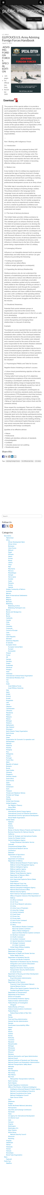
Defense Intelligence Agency (19, 867)
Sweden (8, 785)
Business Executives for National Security (21, 832)
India (7, 672)
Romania (9, 766)
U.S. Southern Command (17, 939)
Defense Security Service (17, 871)
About (30, 19)
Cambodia (9, 618)
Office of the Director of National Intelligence (22, 1087)
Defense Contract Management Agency (22, 865)
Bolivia (8, 610)
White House (12, 1132)
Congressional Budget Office (17, 846)
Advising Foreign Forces (13, 461)
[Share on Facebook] (3, 456)
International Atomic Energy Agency (19, 811)
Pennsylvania (12, 1108)
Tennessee (11, 1112)
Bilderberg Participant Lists (16, 608)
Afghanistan (10, 538)
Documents (7, 536)
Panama (8, 748)
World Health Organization (16, 818)
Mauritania (11, 569)
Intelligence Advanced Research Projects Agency (25, 1089)
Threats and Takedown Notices (15, 793)
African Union (12, 544)
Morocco (11, 571)
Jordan (8, 694)
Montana (11, 1054)
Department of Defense (15, 861)
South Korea (10, 780)
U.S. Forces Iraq (15, 916)
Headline (9, 1163)
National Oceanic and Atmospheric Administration (23, 1062)
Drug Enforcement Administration (20, 978)
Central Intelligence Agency (16, 840)
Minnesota (11, 1048)
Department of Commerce (16, 859)
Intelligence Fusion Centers (18, 966)
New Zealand (10, 727)
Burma (8, 616)
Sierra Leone (12, 577)
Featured (9, 1159)
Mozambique (12, 573)
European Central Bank (15, 647)
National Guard (13, 1058)
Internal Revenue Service (18, 986)
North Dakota (12, 1083)
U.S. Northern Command (17, 935)
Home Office (12, 807)
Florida (10, 1017)
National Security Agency (18, 892)
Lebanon (9, 706)
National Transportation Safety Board (19, 1064)
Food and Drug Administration (17, 1019)
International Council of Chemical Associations (22, 813)
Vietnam (8, 1151)
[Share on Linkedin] (12, 456)
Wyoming (11, 1138)
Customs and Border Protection (20, 959)
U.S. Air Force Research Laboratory (20, 904)
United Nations (11, 809)
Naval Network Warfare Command (22, 927)
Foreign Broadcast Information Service (22, 842)
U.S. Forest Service (15, 857)
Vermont (11, 1122)
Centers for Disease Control (16, 838)
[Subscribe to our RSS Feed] (11, 526)
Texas (10, 1114)
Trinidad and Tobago (12, 795)
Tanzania (11, 583)
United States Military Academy (20, 947)
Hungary (8, 669)
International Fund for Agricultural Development (23, 815)
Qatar (8, 762)
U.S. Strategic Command (17, 943)
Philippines (9, 754)
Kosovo (8, 696)
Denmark (9, 639)
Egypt (10, 552)
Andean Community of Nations (15, 589)
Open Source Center (16, 1097)
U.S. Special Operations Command (20, 941)
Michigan (9, 721)
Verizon (8, 1149)
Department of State (14, 980)
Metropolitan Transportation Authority (22, 1079)
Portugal (9, 758)
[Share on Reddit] (9, 456)
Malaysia (9, 717)
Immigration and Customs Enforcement (22, 964)
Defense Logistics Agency (18, 869)
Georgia (8, 659)
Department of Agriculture (16, 854)
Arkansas (11, 828)
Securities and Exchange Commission (19, 1110)
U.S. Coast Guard (15, 914)
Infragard (13, 1005)
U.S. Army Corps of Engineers (19, 908)
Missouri (11, 1052)
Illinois (10, 1031)
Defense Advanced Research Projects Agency (24, 863)
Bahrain (8, 593)
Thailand (9, 791)
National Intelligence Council (19, 1095)
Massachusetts (12, 1044)
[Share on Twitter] (6, 456)
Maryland (11, 1042)
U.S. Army (5, 34)
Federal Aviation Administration (18, 1001)
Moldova (9, 723)
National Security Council (18, 1134)
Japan (8, 692)
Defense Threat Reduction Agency (20, 873)
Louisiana (11, 1040)
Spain (8, 783)
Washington (12, 1126)
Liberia (10, 562)
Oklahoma (11, 1101)
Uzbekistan (9, 1142)
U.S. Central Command (17, 912)
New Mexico (12, 1075)
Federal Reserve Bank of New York (20, 1013)
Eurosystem (11, 651)
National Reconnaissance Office (20, 889)
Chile (7, 622)
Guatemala (9, 665)
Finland (8, 653)
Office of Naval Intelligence (20, 931)
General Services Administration (18, 1021)
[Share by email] (15, 456)
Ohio (9, 1099)
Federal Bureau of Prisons (16, 1007)
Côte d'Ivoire (12, 548)
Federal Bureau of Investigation (18, 1003)
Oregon (10, 1103)
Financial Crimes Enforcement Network (22, 984)
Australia (9, 591)
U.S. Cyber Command (18, 945)
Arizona (10, 826)
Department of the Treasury (16, 982)
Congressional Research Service (18, 848)
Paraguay (9, 750)
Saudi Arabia (10, 770)
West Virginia (12, 1130)
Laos (7, 702)
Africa (8, 540)
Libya (10, 564)
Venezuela (9, 1147)
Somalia (10, 579)
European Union (11, 645)
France (8, 655)
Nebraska (11, 1066)
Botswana (11, 546)
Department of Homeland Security (18, 957)
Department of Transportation (17, 992)
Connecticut (12, 850)
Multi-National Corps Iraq (18, 883)
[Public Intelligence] (22, 11)
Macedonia (9, 713)
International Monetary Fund (15, 678)
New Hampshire (13, 1071)
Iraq (7, 682)
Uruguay (8, 1140)
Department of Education (16, 949)
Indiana (10, 1033)
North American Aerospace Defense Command (24, 894)
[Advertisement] (22, 488)
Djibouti (10, 550)
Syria (7, 789)
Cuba (7, 632)
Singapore (9, 774)
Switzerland (9, 787)
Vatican (8, 1145)
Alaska (10, 824)
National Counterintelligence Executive (22, 1091)
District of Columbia (14, 996)
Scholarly (9, 772)
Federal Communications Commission (20, 1009)
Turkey (8, 797)
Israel (8, 684)
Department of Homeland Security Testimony (24, 962)
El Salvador (9, 643)
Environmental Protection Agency (18, 998)
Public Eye (7, 1161)
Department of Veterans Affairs (19, 875)
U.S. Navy (13, 924)
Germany (9, 661)
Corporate (9, 628)
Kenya (10, 560)
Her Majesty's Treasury (15, 805)
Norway (8, 735)
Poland (8, 756)
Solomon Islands (11, 776)
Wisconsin (11, 1136)
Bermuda (9, 602)
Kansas (10, 1036)
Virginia (10, 1124)
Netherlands (10, 725)
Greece (8, 663)
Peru (7, 752)
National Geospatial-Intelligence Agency (22, 887)
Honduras (9, 667)
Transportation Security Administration (22, 970)
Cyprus (8, 634)
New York (11, 1077)
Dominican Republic (12, 641)
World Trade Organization (14, 1155)
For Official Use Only (27, 461)
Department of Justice (15, 976)
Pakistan (8, 743)
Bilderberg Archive (14, 606)
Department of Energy (15, 951)
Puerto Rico (9, 760)
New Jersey (11, 1073)
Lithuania (9, 710)
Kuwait (8, 698)
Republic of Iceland (12, 764)
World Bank (9, 1153)
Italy (7, 690)
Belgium (8, 599)
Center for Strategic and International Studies (22, 836)
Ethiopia (11, 554)
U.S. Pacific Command (16, 937)
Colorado (11, 844)
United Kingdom (11, 803)
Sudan (10, 581)
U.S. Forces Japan (15, 918)
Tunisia (10, 585)
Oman (8, 737)
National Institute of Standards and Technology (23, 1060)
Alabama (11, 822)
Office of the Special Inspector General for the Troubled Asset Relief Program (24, 989)
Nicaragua (9, 729)
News (5, 1157)
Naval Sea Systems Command (21, 929)
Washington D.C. (13, 1128)
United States (10, 820)
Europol (10, 649)
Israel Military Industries (15, 688)
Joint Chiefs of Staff (16, 877)
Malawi (8, 715)
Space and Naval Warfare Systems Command (26, 933)
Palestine (9, 745)
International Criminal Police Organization (19, 676)
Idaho (10, 1029)
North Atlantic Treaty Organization (17, 731)
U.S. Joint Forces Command (18, 920)
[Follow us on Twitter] (7, 526)
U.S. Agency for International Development (21, 1116)
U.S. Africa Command (16, 900)
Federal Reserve (13, 1011)
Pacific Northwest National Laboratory (20, 1105)
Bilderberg (9, 604)
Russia (8, 768)
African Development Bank (16, 542)
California (11, 834)
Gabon (10, 556)
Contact (37, 19)
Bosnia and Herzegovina (13, 612)
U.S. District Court (13, 1118)
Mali (9, 567)
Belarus (8, 597)
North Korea (10, 733)
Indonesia (9, 674)
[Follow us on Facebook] (3, 526)
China (8, 624)
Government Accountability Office (18, 1025)
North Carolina (12, 1081)
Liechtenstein (10, 708)
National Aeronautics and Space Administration (23, 1056)
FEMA (10, 1015)
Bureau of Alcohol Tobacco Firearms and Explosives (24, 830)
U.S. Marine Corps (15, 922)
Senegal (10, 575)
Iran (7, 680)
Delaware (11, 852)
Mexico (8, 719)
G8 (7, 657)
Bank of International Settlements (16, 595)
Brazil (8, 614)
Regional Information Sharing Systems (22, 968)
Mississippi (11, 1050)
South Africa (10, 778)
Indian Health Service (17, 955)
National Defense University (19, 885)
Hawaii (10, 1027)
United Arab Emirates (12, 801)
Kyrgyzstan (9, 700)
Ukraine (8, 799)
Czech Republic (11, 637)
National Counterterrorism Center (20, 1093)
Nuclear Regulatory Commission (18, 1085)
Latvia (8, 704)
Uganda (10, 587)
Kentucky (11, 1038)
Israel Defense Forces (14, 686)
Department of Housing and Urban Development (23, 974)
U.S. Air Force (14, 902)
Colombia (9, 626)
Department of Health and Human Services (21, 953)
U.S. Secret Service (15, 972)
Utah (9, 1120)
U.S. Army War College (17, 910)
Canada (8, 620)
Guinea (10, 558)
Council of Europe (11, 630)
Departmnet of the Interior (16, 994)
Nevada (10, 1068)
